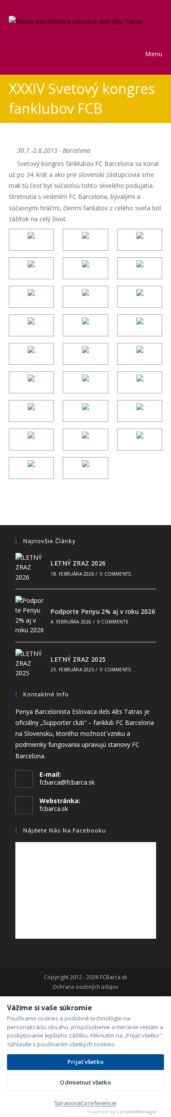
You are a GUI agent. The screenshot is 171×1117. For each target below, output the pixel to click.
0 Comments (115, 574)
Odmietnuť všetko (85, 1082)
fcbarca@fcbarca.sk (67, 782)
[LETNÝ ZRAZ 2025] (30, 663)
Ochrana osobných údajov (85, 987)
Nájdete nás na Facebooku (64, 830)
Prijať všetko (85, 1062)
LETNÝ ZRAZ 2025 (78, 659)
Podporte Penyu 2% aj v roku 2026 (102, 611)
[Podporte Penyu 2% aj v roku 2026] (30, 615)
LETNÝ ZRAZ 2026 (78, 563)
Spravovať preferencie (85, 1103)
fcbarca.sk (53, 808)
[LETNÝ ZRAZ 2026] (30, 567)
